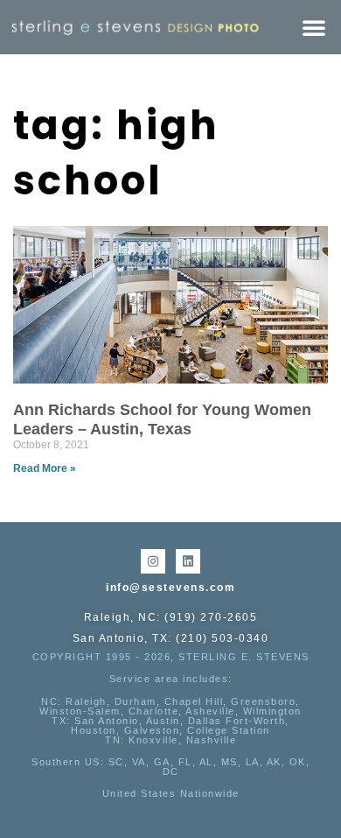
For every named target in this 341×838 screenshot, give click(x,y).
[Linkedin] (188, 561)
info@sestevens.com (170, 587)
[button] (314, 27)
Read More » (44, 468)
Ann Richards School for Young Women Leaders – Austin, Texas (162, 419)
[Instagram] (153, 561)
